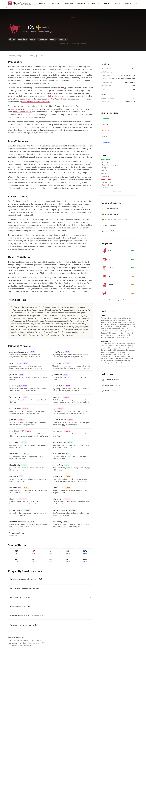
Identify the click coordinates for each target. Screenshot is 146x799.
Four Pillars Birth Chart (113, 385)
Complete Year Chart (112, 380)
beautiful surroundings (22, 111)
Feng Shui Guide (111, 225)
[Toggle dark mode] (136, 3)
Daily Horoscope (82, 3)
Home (2, 8)
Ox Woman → (106, 341)
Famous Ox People (111, 231)
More (127, 3)
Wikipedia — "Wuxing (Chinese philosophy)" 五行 (27, 643)
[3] (64, 329)
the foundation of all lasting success (35, 101)
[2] (71, 264)
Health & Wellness (111, 214)
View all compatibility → (118, 300)
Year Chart (96, 3)
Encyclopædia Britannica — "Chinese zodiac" (26, 640)
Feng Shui (107, 3)
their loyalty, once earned (58, 96)
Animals (42, 3)
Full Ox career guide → (118, 192)
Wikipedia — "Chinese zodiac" (21, 646)
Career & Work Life (111, 209)
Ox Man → (104, 315)
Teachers (118, 3)
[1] (14, 72)
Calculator (55, 3)
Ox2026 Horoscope (111, 391)
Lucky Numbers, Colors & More (116, 220)
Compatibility (67, 3)
